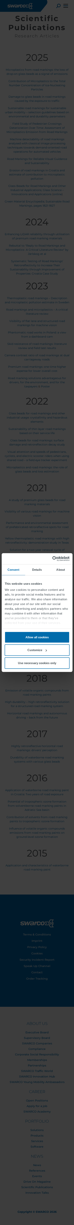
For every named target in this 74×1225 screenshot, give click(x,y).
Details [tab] (37, 569)
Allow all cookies (37, 637)
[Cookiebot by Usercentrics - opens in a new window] (52, 558)
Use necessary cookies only (37, 662)
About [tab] (60, 569)
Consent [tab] (13, 569)
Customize (34, 650)
